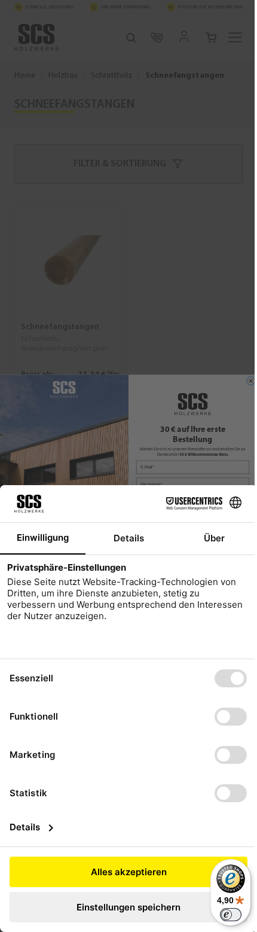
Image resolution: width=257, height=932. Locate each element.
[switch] (230, 914)
